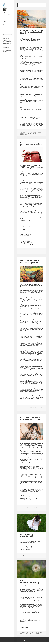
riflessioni (33, 130)
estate (35, 131)
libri (40, 554)
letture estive (34, 132)
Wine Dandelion (32, 633)
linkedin (4, 56)
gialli (35, 554)
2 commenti (32, 251)
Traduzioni (4, 27)
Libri (3, 24)
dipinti (23, 408)
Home (3, 18)
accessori (34, 507)
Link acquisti (4, 28)
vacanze (21, 555)
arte (30, 407)
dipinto (29, 408)
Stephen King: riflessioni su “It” (7, 43)
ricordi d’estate (27, 133)
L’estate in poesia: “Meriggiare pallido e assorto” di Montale (31, 144)
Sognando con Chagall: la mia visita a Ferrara (7, 51)
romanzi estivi (34, 133)
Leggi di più (26, 640)
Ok (21, 640)
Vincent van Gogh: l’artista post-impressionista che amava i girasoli (30, 262)
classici (32, 407)
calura (21, 508)
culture (21, 408)
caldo (39, 130)
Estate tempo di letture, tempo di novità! (29, 535)
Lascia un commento (24, 134)
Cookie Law (4, 21)
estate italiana (27, 132)
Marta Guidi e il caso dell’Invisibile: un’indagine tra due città (7, 45)
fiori (32, 408)
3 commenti (37, 633)
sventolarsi (32, 508)
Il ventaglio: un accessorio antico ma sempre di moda (30, 418)
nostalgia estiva (22, 133)
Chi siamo (4, 22)
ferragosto (31, 132)
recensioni (33, 632)
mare (41, 132)
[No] (47, 639)
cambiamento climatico (31, 131)
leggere (37, 554)
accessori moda (38, 507)
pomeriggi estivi (26, 251)
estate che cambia (39, 131)
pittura (36, 407)
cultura (34, 407)
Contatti (4, 30)
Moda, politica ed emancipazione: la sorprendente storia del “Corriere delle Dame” (7, 48)
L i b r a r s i (6, 13)
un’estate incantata (25, 589)
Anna (27, 130)
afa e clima (37, 130)
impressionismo (37, 408)
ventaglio (36, 508)
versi (29, 251)
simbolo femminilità (28, 508)
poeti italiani (21, 251)
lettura (30, 130)
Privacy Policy (5, 19)
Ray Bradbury (37, 589)
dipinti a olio (25, 408)
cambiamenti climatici (25, 131)
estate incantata (40, 632)
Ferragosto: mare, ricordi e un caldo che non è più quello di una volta (7, 41)
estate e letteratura (22, 132)
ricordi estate (30, 133)
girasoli (34, 408)
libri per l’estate (39, 132)
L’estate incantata (23, 81)
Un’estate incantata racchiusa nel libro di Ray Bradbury (31, 582)
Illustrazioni (4, 25)
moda (25, 508)
